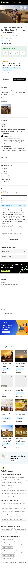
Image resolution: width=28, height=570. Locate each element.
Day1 (3, 125)
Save (12, 461)
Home (2, 562)
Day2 (9, 125)
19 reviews (8, 35)
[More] (17, 193)
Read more (4, 100)
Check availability (19, 79)
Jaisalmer (14, 35)
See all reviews (14, 239)
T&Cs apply (13, 271)
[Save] (12, 351)
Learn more (6, 332)
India (6, 562)
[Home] (8, 2)
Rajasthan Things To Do (15, 562)
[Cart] (20, 2)
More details (5, 75)
